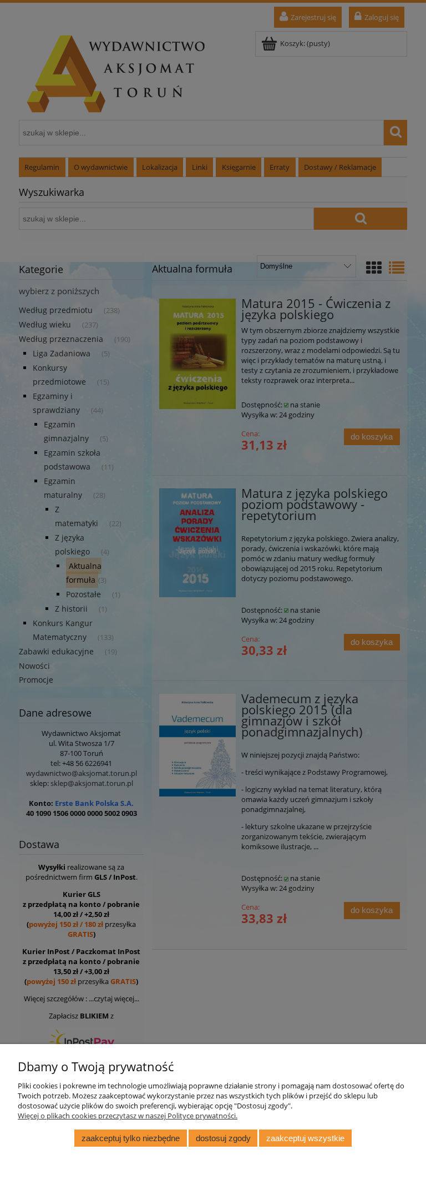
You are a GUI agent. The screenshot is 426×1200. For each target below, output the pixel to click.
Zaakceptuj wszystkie (305, 1138)
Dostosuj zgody (223, 1138)
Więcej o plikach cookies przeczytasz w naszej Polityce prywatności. (127, 1116)
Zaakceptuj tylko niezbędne (131, 1138)
